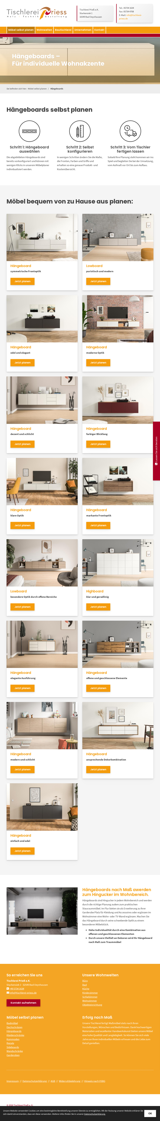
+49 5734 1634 (16, 988)
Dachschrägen (14, 1027)
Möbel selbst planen (21, 30)
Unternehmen (82, 30)
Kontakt (99, 30)
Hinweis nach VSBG (94, 1081)
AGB (53, 1081)
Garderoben (13, 1055)
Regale (10, 1043)
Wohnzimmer (89, 1000)
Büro (85, 980)
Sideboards (13, 1047)
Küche (85, 988)
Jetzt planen (22, 281)
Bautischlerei (63, 30)
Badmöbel (12, 1023)
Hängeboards (56, 88)
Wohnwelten (44, 30)
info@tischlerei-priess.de (23, 992)
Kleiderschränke (15, 1035)
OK (150, 1113)
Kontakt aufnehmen (23, 1003)
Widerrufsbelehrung (69, 1081)
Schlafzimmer (90, 996)
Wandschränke (15, 1051)
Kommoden (13, 1039)
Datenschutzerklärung (34, 1081)
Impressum (13, 1081)
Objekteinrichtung (92, 1004)
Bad (84, 984)
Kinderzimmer (90, 992)
